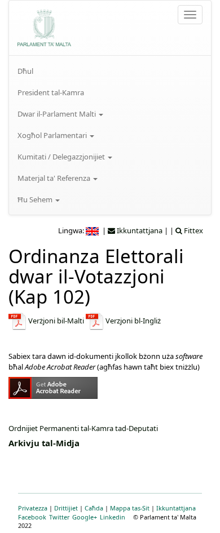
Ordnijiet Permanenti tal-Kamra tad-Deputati (83, 428)
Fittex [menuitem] (192, 230)
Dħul (25, 71)
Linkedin (112, 517)
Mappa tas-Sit (129, 508)
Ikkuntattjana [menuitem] (138, 230)
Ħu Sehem (35, 199)
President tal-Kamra (50, 92)
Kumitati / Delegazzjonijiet (62, 157)
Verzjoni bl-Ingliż (133, 321)
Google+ (84, 517)
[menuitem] (110, 71)
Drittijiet (66, 508)
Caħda (94, 508)
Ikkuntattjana (176, 508)
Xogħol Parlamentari (53, 135)
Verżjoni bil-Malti (55, 321)
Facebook (32, 517)
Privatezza (32, 508)
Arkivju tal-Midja (44, 442)
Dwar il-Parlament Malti (57, 114)
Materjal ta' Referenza (54, 178)
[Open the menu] (190, 14)
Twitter (59, 517)
